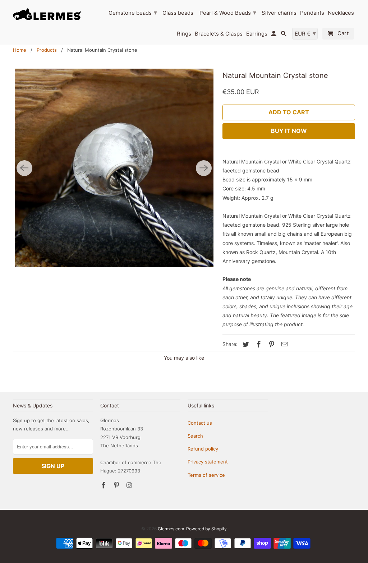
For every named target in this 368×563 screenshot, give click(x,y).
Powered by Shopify (206, 528)
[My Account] (274, 35)
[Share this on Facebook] (257, 344)
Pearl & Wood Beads (227, 12)
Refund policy (203, 449)
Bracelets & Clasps (219, 34)
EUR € (305, 33)
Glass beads (177, 13)
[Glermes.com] (53, 13)
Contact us (200, 423)
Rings (184, 34)
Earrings (256, 34)
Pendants (312, 13)
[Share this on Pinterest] (270, 344)
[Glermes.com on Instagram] (130, 485)
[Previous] (24, 168)
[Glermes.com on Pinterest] (117, 485)
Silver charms (279, 13)
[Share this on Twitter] (244, 344)
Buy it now (289, 130)
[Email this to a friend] (283, 344)
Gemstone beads (133, 12)
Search (195, 436)
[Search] (284, 35)
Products (47, 50)
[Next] (204, 168)
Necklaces (341, 13)
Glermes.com (171, 528)
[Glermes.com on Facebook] (104, 485)
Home (19, 50)
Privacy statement (208, 462)
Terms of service (206, 475)
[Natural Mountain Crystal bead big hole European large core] (114, 168)
